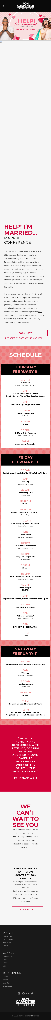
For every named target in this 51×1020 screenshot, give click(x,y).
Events (6, 983)
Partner (6, 963)
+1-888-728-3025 (25, 885)
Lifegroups (7, 986)
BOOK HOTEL (26, 333)
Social (5, 946)
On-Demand (8, 940)
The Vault (7, 943)
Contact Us (7, 957)
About (5, 980)
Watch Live (7, 937)
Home (5, 977)
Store (5, 966)
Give (5, 960)
